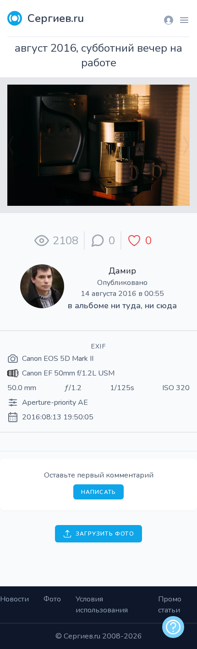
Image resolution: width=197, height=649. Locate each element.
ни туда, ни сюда (144, 305)
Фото (52, 599)
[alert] (173, 627)
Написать (98, 492)
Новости (14, 599)
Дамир (122, 270)
